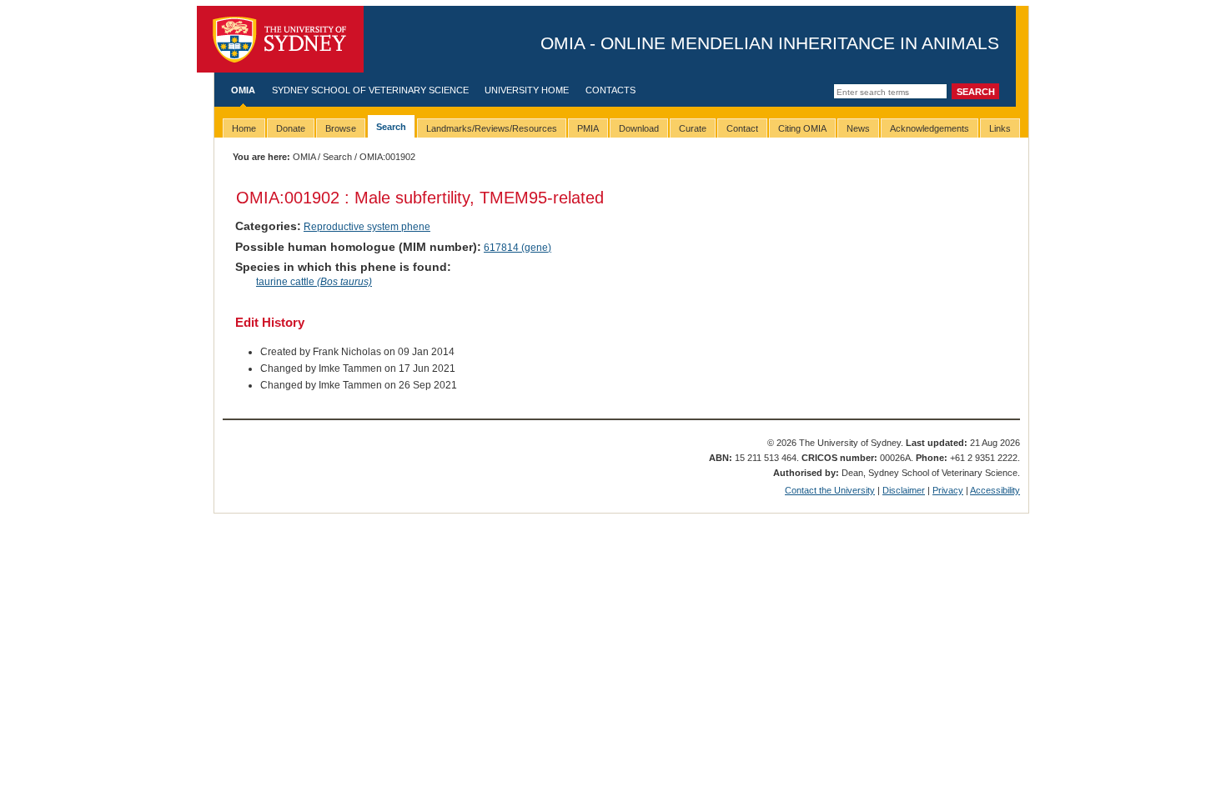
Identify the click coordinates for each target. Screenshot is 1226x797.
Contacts (610, 90)
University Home (527, 90)
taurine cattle (314, 282)
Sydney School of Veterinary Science (370, 90)
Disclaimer (903, 490)
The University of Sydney (280, 39)
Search (337, 157)
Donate (290, 128)
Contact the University (830, 490)
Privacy (947, 490)
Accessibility (995, 490)
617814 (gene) (517, 247)
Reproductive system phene (367, 227)
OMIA (243, 90)
